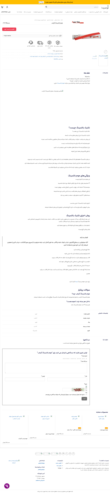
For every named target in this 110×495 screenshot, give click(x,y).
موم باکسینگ (61, 83)
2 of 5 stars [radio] (83, 359)
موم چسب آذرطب (22, 439)
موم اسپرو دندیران (50, 434)
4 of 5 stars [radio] (73, 359)
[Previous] (104, 35)
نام (86, 376)
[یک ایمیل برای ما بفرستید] (70, 453)
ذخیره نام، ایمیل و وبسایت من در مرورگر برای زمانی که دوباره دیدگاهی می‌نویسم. (65, 395)
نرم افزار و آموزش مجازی (80, 12)
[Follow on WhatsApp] (38, 453)
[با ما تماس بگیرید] (66, 453)
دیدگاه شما (84, 361)
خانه (62, 20)
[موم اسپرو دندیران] (45, 422)
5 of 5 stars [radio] (66, 359)
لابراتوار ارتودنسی (49, 56)
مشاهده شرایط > (7, 35)
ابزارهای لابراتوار (58, 12)
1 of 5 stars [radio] (86, 359)
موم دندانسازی (50, 20)
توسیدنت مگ (27, 12)
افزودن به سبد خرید (9, 29)
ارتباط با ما (19, 12)
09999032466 (41, 470)
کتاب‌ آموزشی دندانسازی (96, 12)
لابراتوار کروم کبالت (34, 56)
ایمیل (43, 376)
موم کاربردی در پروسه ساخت (40, 20)
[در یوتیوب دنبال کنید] (63, 453)
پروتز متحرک (56, 56)
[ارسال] (46, 7)
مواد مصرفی (69, 12)
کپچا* (85, 384)
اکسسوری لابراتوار (38, 12)
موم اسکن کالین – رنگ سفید (74, 430)
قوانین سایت (58, 463)
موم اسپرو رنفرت (104, 430)
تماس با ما (59, 466)
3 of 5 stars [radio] (79, 359)
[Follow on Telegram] (60, 453)
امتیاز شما (84, 356)
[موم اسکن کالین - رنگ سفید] (75, 421)
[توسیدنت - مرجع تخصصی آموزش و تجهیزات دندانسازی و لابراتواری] (105, 7)
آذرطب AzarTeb (57, 59)
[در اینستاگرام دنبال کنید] (73, 453)
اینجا (76, 282)
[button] (2, 7)
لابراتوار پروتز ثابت (42, 56)
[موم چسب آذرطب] (16, 425)
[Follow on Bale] (54, 453)
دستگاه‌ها (49, 12)
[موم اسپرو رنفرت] (101, 421)
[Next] (67, 35)
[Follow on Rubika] (46, 453)
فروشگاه (105, 12)
